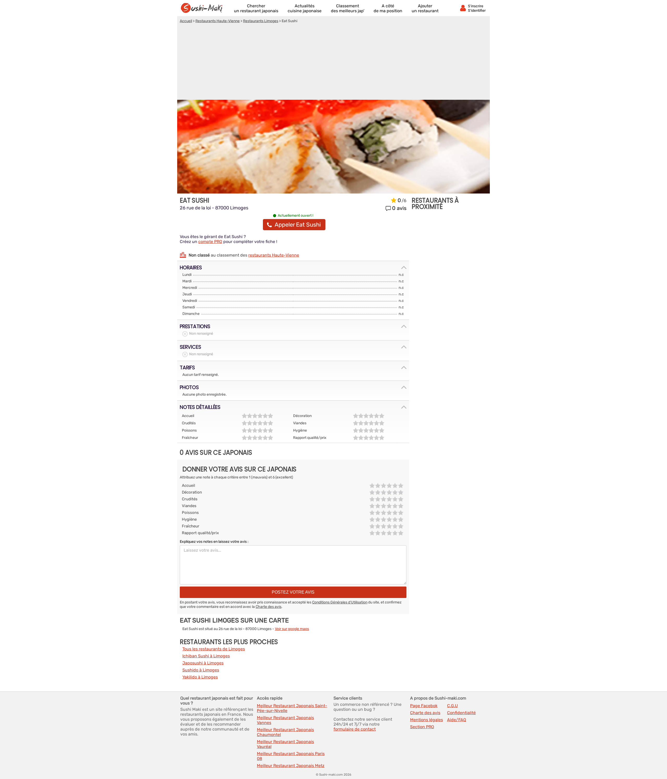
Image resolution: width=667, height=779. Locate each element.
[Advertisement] (333, 62)
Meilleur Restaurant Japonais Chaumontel (285, 732)
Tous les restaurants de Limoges (213, 648)
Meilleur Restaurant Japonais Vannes (285, 720)
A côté (388, 8)
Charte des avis (268, 606)
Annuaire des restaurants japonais (203, 8)
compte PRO (210, 241)
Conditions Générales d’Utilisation (339, 602)
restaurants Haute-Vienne (273, 255)
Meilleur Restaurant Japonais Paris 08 (291, 756)
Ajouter (425, 8)
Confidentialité (461, 712)
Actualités (305, 8)
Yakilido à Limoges (200, 677)
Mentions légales (426, 719)
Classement (347, 8)
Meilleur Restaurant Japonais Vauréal (285, 744)
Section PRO (422, 726)
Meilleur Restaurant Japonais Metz (290, 765)
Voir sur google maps (292, 629)
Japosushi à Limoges (203, 662)
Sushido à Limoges (200, 670)
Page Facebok (423, 705)
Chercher (256, 8)
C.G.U (452, 705)
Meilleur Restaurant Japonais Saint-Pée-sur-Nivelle (292, 708)
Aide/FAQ (456, 719)
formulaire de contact (355, 729)
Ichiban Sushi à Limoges (206, 655)
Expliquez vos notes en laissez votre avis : (214, 541)
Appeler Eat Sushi (298, 224)
